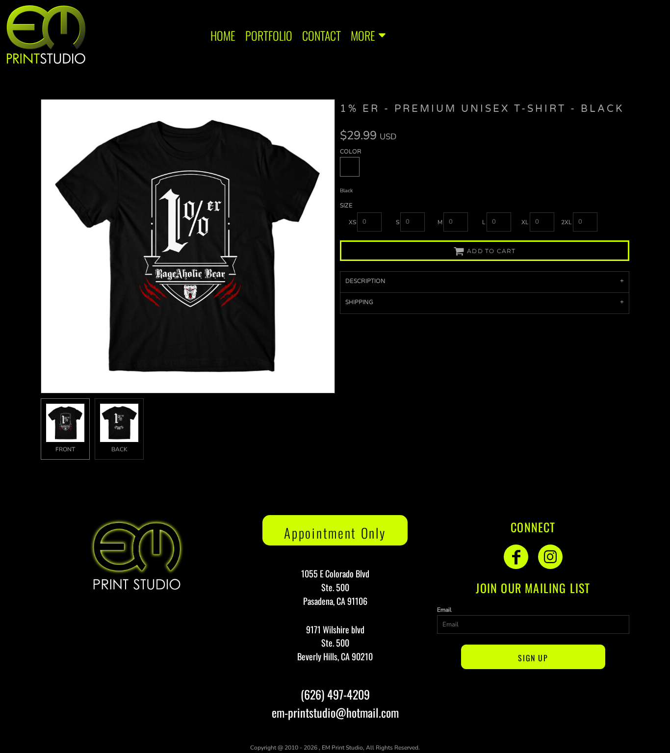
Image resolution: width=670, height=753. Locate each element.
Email (444, 610)
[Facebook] (516, 557)
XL (525, 222)
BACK (119, 449)
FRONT (65, 449)
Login (648, 34)
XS (352, 222)
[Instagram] (550, 557)
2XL (566, 222)
